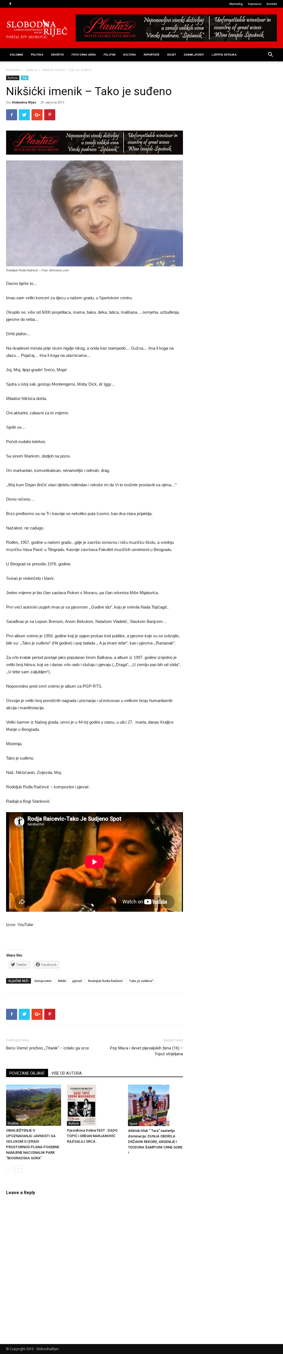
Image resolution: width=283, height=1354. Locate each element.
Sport (133, 1124)
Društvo (57, 54)
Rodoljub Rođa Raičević (105, 981)
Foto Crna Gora (84, 54)
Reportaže (151, 54)
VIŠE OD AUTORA (66, 1073)
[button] (270, 55)
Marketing (236, 3)
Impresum (254, 3)
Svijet (171, 54)
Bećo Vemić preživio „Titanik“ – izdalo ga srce (47, 1048)
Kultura (129, 54)
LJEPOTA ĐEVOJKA (224, 54)
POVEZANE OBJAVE (27, 1073)
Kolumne (16, 54)
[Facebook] (10, 4)
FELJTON (110, 54)
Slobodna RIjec (24, 102)
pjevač (77, 981)
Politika (37, 54)
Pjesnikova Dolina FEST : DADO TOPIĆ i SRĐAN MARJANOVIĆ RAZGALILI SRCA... (92, 1136)
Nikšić (62, 981)
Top (24, 78)
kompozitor (43, 981)
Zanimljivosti (194, 54)
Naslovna (13, 69)
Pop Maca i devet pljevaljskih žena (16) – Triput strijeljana (146, 1051)
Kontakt (272, 3)
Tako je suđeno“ (141, 981)
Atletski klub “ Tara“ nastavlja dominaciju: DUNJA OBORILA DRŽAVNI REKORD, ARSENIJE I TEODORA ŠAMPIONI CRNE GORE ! (155, 1142)
